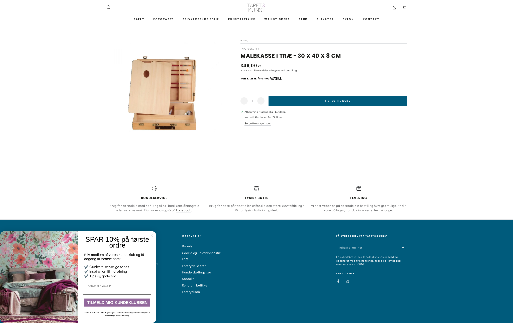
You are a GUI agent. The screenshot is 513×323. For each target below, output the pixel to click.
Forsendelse (261, 70)
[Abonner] (404, 247)
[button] (108, 7)
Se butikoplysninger (257, 123)
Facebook (183, 210)
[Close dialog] (151, 235)
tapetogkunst (249, 49)
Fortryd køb (191, 292)
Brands (187, 246)
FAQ (185, 259)
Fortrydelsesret (194, 266)
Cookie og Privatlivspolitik (201, 253)
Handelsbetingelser (197, 272)
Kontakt (188, 279)
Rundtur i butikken (195, 285)
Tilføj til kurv (338, 100)
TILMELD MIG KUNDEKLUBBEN (117, 302)
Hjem (243, 40)
